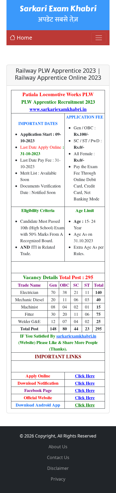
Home (24, 37)
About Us (58, 447)
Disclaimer (58, 468)
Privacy (58, 479)
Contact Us (58, 457)
